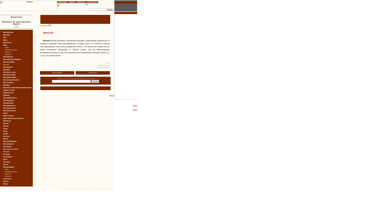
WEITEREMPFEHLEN (103, 68)
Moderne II (8, 54)
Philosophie (62, 2)
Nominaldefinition (10, 141)
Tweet (134, 110)
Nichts (5, 113)
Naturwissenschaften (11, 80)
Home (2, 12)
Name (5, 40)
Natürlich (6, 69)
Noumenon (7, 179)
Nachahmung (8, 32)
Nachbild (6, 35)
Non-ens (6, 151)
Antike (7, 47)
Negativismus (8, 93)
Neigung (6, 95)
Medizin (72, 2)
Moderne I (8, 52)
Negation (6, 85)
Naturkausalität (57, 72)
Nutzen (6, 181)
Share (134, 106)
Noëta (5, 131)
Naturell (6, 64)
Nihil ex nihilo (8, 116)
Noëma (5, 126)
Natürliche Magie (9, 75)
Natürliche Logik (9, 72)
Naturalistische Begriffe (12, 59)
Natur (5, 45)
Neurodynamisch (9, 108)
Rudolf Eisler (44, 25)
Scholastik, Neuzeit (11, 50)
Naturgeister (93, 72)
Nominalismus (8, 144)
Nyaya (5, 184)
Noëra (5, 128)
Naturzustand (8, 82)
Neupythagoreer (9, 105)
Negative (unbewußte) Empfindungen (17, 87)
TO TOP (107, 63)
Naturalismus (8, 57)
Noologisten (7, 157)
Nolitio (5, 139)
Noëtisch (6, 136)
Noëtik (5, 134)
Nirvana (6, 123)
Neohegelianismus (10, 98)
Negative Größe (9, 90)
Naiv (4, 37)
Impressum (8, 12)
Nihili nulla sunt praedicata (13, 118)
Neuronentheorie (9, 110)
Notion (5, 164)
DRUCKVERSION (104, 65)
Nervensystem (8, 100)
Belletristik (81, 2)
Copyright (15, 12)
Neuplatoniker (8, 103)
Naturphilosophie (9, 77)
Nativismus (7, 42)
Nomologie (7, 146)
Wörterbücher (92, 2)
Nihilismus (7, 121)
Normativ (6, 162)
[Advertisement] (125, 57)
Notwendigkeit (8, 167)
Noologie (6, 154)
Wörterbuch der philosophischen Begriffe (16, 23)
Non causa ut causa (10, 149)
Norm (5, 159)
